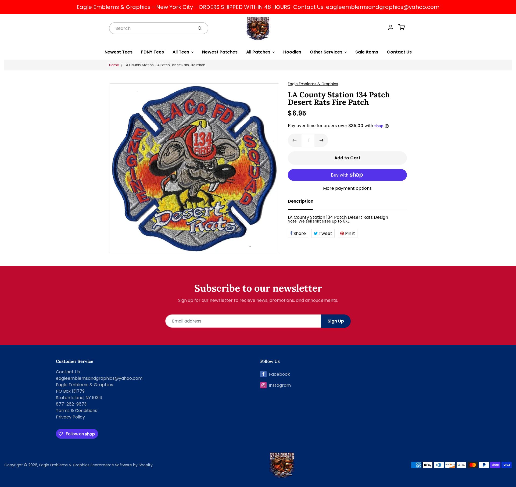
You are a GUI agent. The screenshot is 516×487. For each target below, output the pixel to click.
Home (114, 65)
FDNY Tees (152, 52)
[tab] (304, 203)
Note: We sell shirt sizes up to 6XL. (319, 221)
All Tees (181, 52)
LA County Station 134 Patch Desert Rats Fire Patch (165, 65)
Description (300, 201)
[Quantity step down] (294, 140)
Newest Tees (118, 52)
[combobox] (150, 28)
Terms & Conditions (76, 410)
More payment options (347, 188)
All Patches (258, 52)
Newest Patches (220, 52)
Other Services (326, 52)
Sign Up (336, 321)
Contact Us (399, 52)
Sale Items (366, 52)
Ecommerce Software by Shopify (122, 465)
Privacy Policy (70, 417)
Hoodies (292, 52)
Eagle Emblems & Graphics (313, 84)
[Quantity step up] (321, 140)
